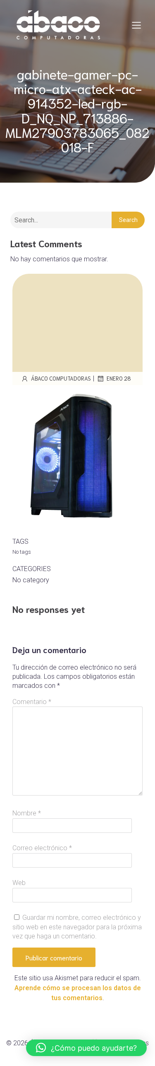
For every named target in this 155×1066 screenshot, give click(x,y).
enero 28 (119, 378)
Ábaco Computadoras (61, 378)
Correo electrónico (42, 848)
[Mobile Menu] (136, 25)
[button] (86, 1047)
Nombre (26, 813)
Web (19, 883)
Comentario (31, 702)
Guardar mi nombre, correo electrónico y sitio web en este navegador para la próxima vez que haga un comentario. (77, 927)
